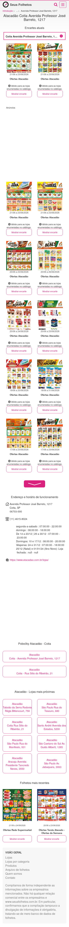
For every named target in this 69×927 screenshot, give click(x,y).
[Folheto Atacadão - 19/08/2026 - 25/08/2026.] (19, 374)
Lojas (8, 857)
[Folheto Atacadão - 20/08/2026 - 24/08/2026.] (19, 315)
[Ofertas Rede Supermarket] (17, 805)
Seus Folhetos (21, 4)
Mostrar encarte (19, 93)
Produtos (11, 866)
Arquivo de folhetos (17, 870)
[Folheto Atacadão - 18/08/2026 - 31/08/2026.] (50, 374)
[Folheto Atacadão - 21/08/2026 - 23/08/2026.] (19, 58)
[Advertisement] (34, 143)
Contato (10, 878)
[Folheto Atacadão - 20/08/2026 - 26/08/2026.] (50, 255)
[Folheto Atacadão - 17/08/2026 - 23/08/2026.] (19, 433)
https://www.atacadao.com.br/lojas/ (29, 560)
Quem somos (13, 874)
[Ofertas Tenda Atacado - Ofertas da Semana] (51, 805)
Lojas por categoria (17, 861)
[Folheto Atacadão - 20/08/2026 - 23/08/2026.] (19, 255)
